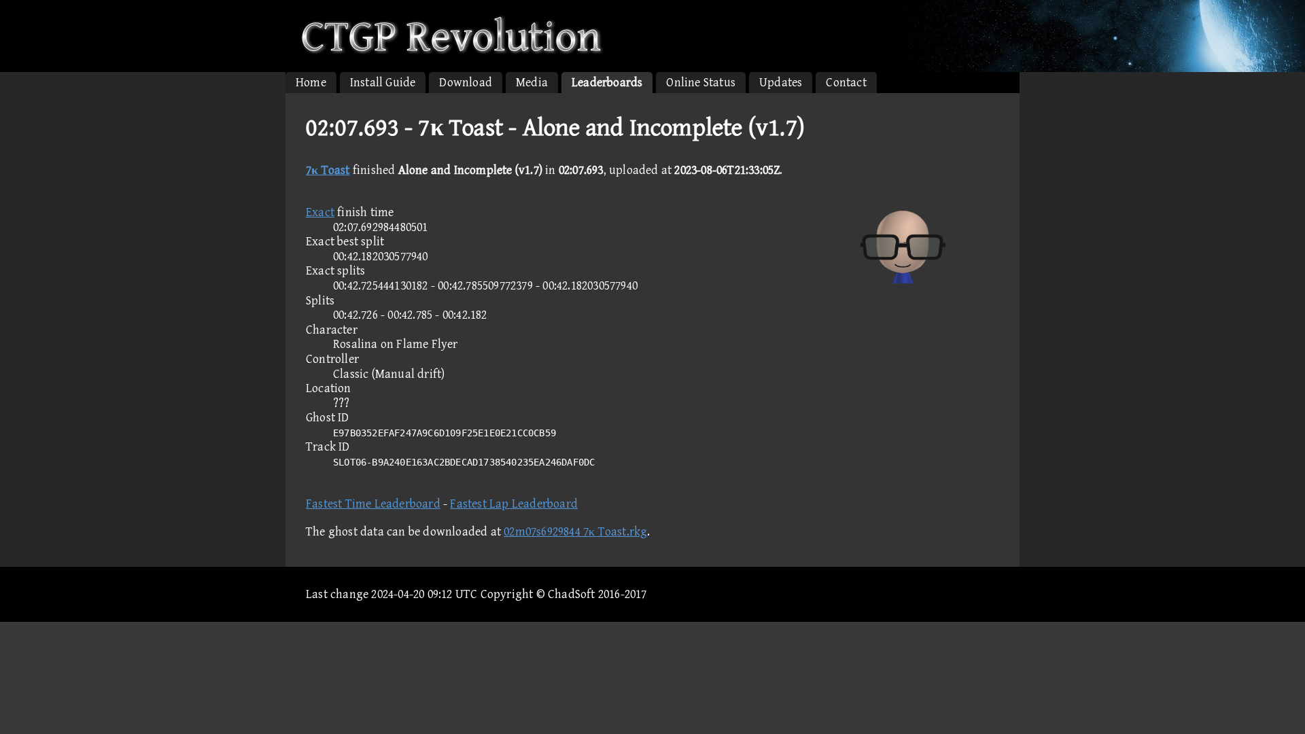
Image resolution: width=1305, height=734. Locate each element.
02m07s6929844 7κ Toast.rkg (575, 532)
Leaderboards (607, 82)
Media (532, 82)
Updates (780, 82)
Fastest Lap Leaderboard (514, 504)
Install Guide (383, 82)
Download (465, 82)
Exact (320, 212)
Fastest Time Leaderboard (373, 504)
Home (311, 82)
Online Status (700, 82)
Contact (846, 82)
